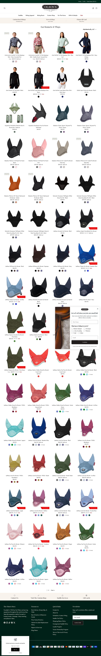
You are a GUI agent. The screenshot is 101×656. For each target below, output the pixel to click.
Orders (79, 1)
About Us (55, 613)
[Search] (4, 8)
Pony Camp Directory (37, 620)
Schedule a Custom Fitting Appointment (50, 1)
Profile (84, 1)
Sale (81, 15)
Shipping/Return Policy (59, 621)
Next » (53, 590)
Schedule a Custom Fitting (60, 616)
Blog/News (34, 630)
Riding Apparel (30, 15)
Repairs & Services (36, 628)
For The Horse (62, 15)
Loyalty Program (57, 627)
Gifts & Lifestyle (73, 15)
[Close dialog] (97, 308)
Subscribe (78, 623)
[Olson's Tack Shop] (50, 8)
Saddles (20, 15)
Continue (84, 342)
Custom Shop (51, 15)
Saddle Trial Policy (58, 618)
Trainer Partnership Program (60, 629)
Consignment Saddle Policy (60, 624)
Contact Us (56, 610)
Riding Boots (40, 15)
